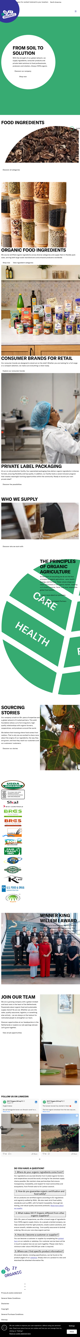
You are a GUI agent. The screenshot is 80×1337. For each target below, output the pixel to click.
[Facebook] (27, 1287)
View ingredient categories (23, 263)
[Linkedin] (27, 1284)
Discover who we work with (13, 546)
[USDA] (13, 785)
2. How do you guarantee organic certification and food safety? (40, 1192)
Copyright (5, 1309)
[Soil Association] (13, 841)
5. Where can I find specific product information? (39, 1251)
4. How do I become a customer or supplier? (36, 1234)
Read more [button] (6, 1111)
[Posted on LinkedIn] (36, 1102)
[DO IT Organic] (12, 1272)
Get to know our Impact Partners (53, 601)
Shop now (6, 263)
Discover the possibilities (12, 484)
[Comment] (48, 1154)
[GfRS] (13, 832)
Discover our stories (10, 748)
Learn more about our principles (53, 595)
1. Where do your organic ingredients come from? (39, 1172)
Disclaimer (5, 1303)
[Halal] (13, 870)
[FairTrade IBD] (13, 851)
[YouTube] (27, 1289)
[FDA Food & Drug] (13, 888)
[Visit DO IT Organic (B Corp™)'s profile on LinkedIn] (4, 1102)
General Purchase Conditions (12, 1314)
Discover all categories (11, 170)
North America (55, 2)
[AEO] (13, 860)
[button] (1, 1127)
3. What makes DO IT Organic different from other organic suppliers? (40, 1214)
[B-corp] (13, 794)
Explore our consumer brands (14, 371)
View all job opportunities (12, 1033)
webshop (33, 1258)
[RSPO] (13, 898)
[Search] (69, 11)
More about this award (50, 944)
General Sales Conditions (10, 1298)
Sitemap (4, 1320)
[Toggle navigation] (75, 11)
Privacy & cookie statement (11, 1293)
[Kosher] (13, 879)
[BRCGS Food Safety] (13, 813)
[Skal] (13, 804)
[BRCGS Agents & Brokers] (13, 822)
